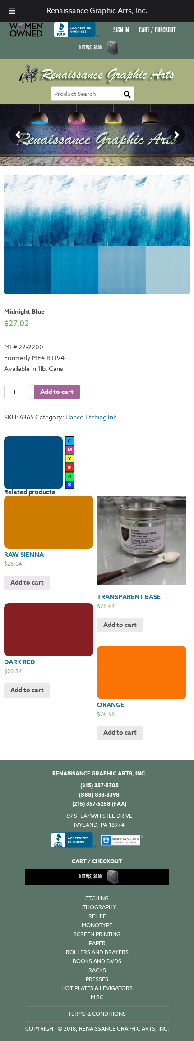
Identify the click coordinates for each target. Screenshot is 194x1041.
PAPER (97, 943)
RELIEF (97, 916)
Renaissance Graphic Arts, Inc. (97, 10)
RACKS (97, 970)
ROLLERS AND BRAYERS (97, 952)
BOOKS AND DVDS (97, 961)
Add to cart (57, 392)
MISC (97, 997)
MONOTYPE (97, 925)
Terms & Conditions (97, 1014)
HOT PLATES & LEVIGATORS (97, 988)
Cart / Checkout (157, 30)
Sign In (121, 30)
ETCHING (97, 898)
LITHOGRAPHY (97, 907)
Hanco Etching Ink (90, 417)
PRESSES (97, 979)
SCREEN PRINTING (97, 934)
